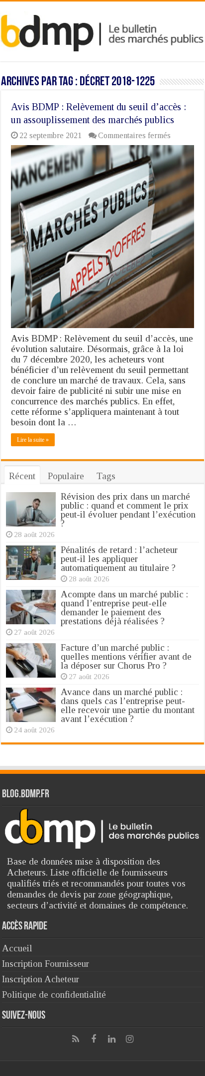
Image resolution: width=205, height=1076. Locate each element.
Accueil (17, 948)
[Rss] (76, 1039)
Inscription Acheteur (40, 979)
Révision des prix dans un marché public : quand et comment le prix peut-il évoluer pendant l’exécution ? (128, 510)
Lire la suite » (33, 439)
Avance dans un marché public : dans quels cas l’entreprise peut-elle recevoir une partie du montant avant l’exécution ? (128, 705)
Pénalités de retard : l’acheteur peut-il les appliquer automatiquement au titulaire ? (119, 558)
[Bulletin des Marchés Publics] (102, 29)
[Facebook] (94, 1039)
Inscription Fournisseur (45, 963)
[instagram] (129, 1039)
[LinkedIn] (111, 1039)
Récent (22, 476)
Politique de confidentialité (54, 994)
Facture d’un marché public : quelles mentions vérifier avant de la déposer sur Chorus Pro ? (126, 656)
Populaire (66, 476)
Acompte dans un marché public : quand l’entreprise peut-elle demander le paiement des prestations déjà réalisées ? (124, 607)
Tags (106, 476)
